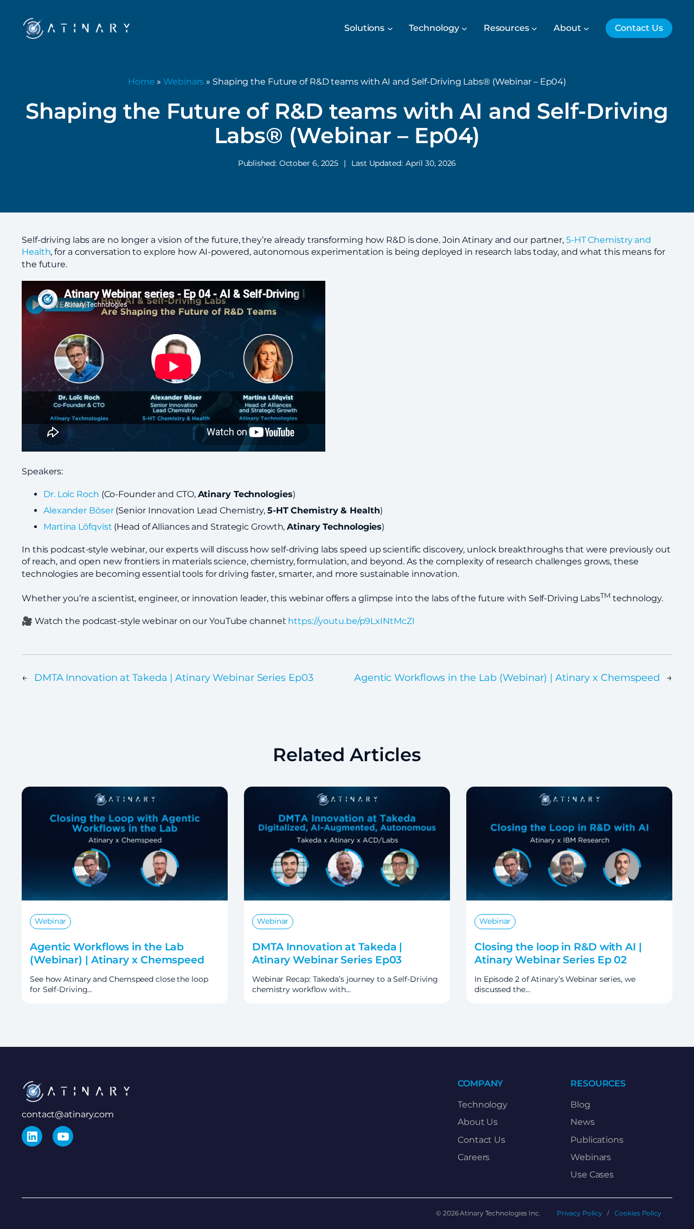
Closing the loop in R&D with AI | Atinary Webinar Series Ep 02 (558, 953)
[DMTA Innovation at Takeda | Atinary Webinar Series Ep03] (347, 792)
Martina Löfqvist (77, 527)
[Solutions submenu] (390, 28)
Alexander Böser (78, 510)
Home (141, 81)
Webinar (50, 921)
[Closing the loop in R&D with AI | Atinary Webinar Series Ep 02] (569, 792)
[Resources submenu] (534, 28)
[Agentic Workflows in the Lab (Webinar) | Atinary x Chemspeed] (125, 792)
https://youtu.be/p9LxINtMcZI (351, 621)
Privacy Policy (579, 1213)
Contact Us (639, 28)
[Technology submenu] (464, 28)
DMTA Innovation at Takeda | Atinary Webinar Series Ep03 (173, 678)
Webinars (183, 81)
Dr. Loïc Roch (71, 494)
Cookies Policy (637, 1213)
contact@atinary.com (68, 1114)
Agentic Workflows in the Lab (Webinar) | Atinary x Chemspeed (507, 678)
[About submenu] (586, 28)
